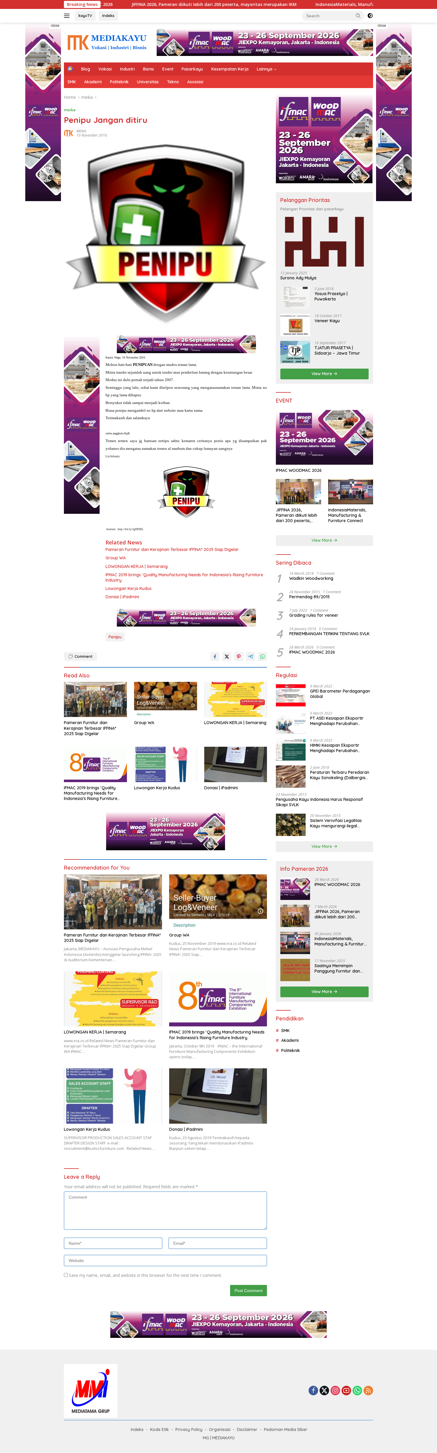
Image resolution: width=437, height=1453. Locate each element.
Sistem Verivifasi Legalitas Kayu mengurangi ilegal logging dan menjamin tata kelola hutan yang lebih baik (338, 823)
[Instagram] (335, 1391)
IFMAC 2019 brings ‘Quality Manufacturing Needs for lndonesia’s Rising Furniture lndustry (184, 577)
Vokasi (105, 69)
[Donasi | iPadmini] (235, 764)
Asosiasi (195, 81)
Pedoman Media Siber (285, 1429)
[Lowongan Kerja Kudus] (165, 764)
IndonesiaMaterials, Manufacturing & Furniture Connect (325, 4)
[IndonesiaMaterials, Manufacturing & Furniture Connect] (350, 491)
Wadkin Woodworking (311, 578)
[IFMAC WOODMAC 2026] (324, 437)
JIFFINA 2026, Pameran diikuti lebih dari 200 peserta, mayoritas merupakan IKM (165, 4)
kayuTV (85, 15)
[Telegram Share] (250, 656)
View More (322, 373)
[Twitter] (324, 1391)
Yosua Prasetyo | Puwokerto (331, 296)
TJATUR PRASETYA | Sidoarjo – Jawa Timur (337, 350)
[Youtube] (346, 1391)
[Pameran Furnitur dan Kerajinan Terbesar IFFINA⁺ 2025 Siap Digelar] (95, 699)
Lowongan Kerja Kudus (129, 588)
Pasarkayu (192, 69)
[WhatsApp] (357, 1391)
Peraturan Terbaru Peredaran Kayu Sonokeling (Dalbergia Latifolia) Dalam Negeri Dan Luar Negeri (339, 775)
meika (70, 109)
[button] (358, 15)
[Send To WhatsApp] (262, 656)
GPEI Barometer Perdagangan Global (340, 693)
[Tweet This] (226, 656)
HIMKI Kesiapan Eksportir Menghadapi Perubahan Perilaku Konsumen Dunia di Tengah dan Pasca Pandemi (337, 748)
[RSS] (368, 1391)
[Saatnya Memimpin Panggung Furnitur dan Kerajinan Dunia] (295, 970)
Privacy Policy (188, 1429)
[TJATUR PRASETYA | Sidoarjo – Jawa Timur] (295, 352)
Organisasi (219, 1429)
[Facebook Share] (214, 656)
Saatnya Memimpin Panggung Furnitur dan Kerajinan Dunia (337, 968)
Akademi (93, 81)
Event (167, 69)
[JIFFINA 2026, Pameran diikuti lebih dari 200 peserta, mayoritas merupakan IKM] (298, 491)
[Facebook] (313, 1391)
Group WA (116, 557)
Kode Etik (159, 1429)
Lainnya (264, 69)
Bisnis (148, 69)
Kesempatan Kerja (230, 69)
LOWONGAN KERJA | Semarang (137, 566)
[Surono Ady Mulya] (324, 242)
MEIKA (81, 131)
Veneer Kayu (327, 320)
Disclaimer (247, 1429)
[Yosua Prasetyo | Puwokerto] (295, 298)
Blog (85, 69)
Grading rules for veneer (313, 615)
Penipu (115, 637)
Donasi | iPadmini (122, 596)
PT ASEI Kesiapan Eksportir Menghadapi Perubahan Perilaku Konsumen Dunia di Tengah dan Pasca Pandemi (337, 720)
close (55, 26)
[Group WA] (165, 699)
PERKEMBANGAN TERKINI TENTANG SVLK (329, 633)
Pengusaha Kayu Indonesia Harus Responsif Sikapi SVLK (319, 802)
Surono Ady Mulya (298, 278)
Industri (127, 69)
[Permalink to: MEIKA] (68, 133)
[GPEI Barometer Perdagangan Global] (291, 695)
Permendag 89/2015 (309, 596)
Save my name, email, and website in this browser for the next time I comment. (145, 1275)
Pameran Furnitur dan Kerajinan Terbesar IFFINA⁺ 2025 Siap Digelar (172, 549)
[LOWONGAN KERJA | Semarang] (235, 699)
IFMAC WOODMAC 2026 (299, 470)
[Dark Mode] (370, 16)
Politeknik (119, 81)
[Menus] (68, 16)
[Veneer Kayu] (295, 325)
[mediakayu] (106, 42)
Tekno (173, 81)
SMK (71, 81)
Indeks (108, 15)
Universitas (148, 81)
